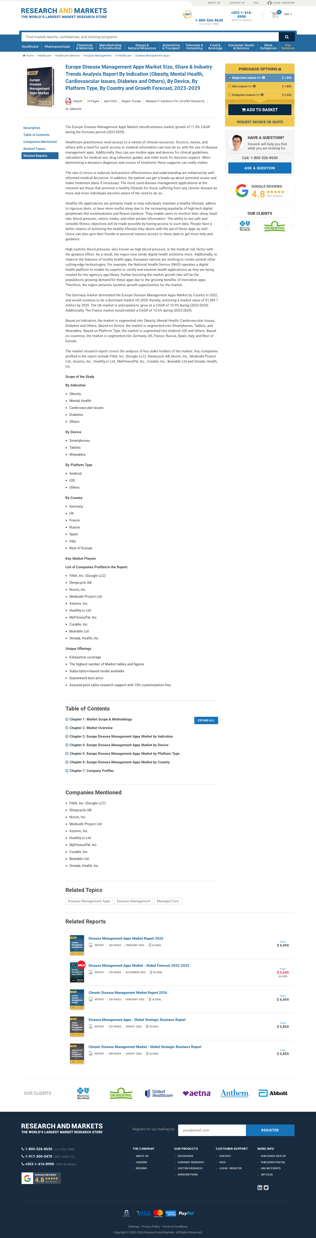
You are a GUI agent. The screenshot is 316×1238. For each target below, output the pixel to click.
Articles (267, 1174)
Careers (141, 1162)
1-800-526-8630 (209, 20)
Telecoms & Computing (194, 46)
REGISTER (270, 1130)
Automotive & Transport (171, 46)
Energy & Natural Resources (142, 46)
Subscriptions (188, 1174)
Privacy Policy (151, 1226)
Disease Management (133, 901)
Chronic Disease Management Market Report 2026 (128, 993)
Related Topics (34, 149)
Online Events (271, 1168)
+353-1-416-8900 (241, 15)
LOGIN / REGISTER (283, 2)
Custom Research (190, 1168)
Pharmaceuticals (57, 46)
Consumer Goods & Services (241, 46)
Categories (185, 1156)
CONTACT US (237, 2)
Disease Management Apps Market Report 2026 (126, 938)
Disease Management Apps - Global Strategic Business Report (137, 1020)
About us (142, 1156)
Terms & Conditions (175, 1226)
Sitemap (133, 1226)
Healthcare (30, 46)
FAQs (222, 1162)
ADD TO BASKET (260, 109)
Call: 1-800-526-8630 (260, 158)
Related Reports (35, 156)
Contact (225, 1156)
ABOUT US (214, 2)
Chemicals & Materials (84, 46)
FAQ (256, 2)
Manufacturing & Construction (110, 46)
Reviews (141, 1168)
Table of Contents (36, 135)
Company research (191, 1162)
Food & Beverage (215, 46)
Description (31, 128)
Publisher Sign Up (273, 1156)
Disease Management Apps (89, 901)
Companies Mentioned (40, 142)
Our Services (288, 46)
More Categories (268, 46)
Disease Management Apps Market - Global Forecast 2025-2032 (139, 965)
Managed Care (168, 901)
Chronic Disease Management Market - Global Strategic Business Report (145, 1047)
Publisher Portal (273, 1162)
